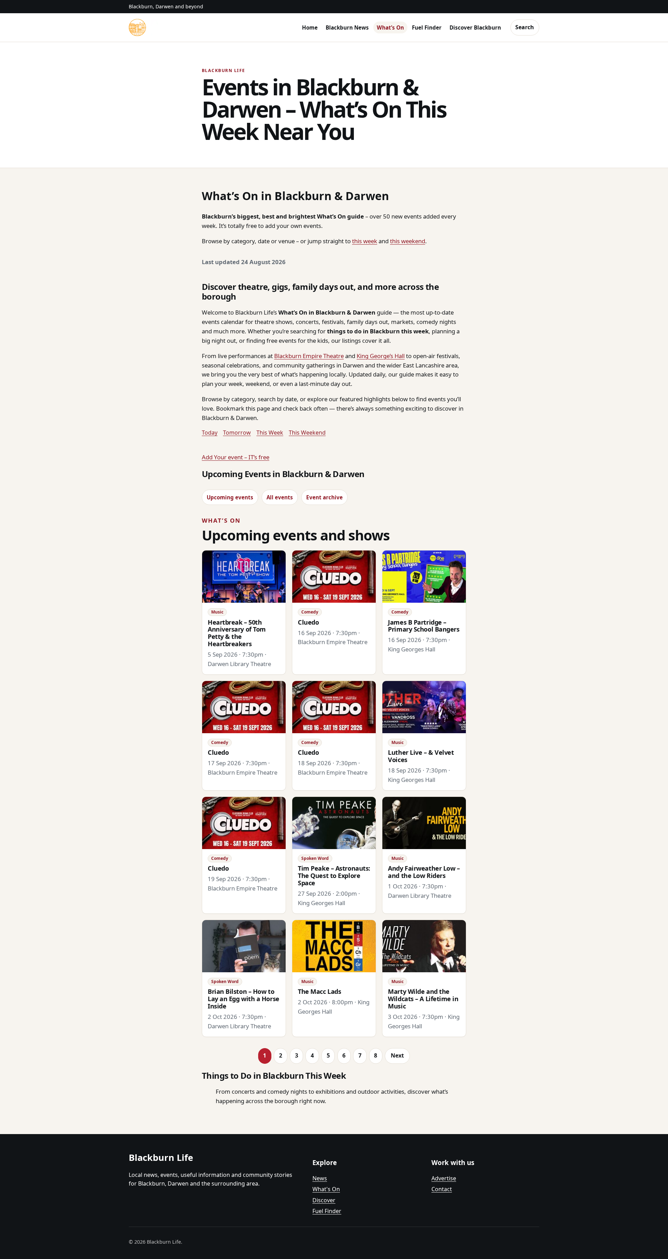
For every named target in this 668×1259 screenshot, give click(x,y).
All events (280, 497)
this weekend (407, 241)
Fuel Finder (427, 27)
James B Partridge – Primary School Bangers (423, 626)
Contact (441, 1189)
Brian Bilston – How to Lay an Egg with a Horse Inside (243, 998)
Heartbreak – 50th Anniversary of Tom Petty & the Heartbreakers (237, 633)
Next (397, 1055)
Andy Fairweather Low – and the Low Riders (424, 872)
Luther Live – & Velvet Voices (421, 756)
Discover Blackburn (475, 27)
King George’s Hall (381, 356)
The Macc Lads (319, 991)
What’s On (390, 27)
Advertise (443, 1178)
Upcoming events (230, 497)
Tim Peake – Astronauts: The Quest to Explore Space (334, 875)
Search (524, 27)
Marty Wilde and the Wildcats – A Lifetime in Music (423, 998)
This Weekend (307, 432)
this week (364, 241)
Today (209, 432)
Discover (323, 1200)
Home (310, 27)
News (319, 1178)
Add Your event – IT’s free (235, 457)
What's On (326, 1189)
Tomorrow (237, 432)
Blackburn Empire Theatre (309, 356)
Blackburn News (347, 27)
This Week (269, 432)
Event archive (324, 497)
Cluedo (308, 622)
